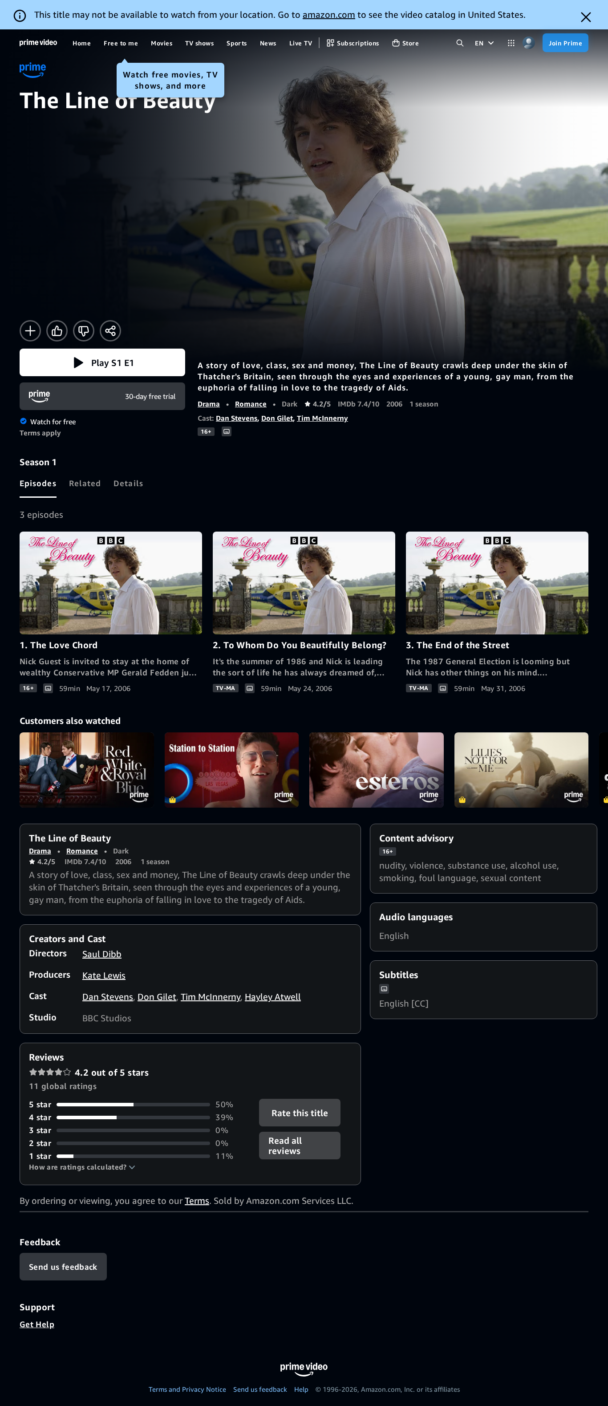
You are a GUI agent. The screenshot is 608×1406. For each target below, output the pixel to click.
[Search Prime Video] (460, 43)
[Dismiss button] (586, 17)
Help (301, 1389)
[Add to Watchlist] (30, 330)
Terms (197, 1200)
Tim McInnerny (322, 418)
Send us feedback (260, 1389)
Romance (251, 403)
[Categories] (511, 43)
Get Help (37, 1324)
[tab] (38, 483)
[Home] (38, 42)
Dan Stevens (236, 418)
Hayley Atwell (273, 997)
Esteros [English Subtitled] (376, 770)
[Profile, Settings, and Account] (528, 43)
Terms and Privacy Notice (187, 1389)
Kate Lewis (104, 975)
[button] (102, 362)
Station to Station (232, 770)
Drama (209, 403)
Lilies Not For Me (521, 770)
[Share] (110, 330)
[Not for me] (83, 330)
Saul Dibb (102, 954)
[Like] (57, 330)
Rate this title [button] (300, 1113)
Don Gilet (277, 418)
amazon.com (329, 14)
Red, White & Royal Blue (87, 770)
